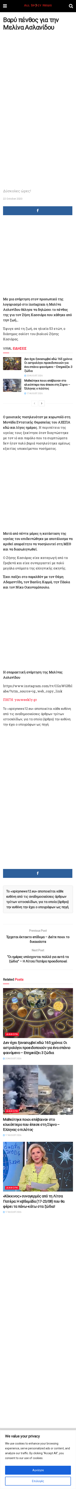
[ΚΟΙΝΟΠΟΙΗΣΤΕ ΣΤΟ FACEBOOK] (37, 210)
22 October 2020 (12, 198)
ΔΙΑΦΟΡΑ (12, 1034)
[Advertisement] (38, 71)
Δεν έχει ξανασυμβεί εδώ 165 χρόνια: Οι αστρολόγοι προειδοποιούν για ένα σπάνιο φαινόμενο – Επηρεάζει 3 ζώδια (36, 1047)
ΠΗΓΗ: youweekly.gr (20, 699)
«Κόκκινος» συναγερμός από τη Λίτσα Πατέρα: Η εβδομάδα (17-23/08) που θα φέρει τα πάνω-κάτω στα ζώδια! (33, 1201)
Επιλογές (38, 1481)
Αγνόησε (38, 1470)
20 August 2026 (34, 376)
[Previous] (34, 403)
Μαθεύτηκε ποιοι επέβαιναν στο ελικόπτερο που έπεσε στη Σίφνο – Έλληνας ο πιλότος (47, 384)
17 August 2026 (34, 393)
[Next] (42, 403)
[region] (38, 1459)
